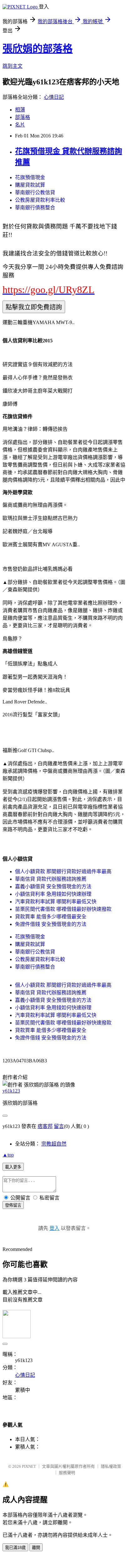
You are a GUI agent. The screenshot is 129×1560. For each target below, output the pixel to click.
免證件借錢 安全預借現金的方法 (50, 924)
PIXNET (29, 1466)
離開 (36, 1547)
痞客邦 (45, 1126)
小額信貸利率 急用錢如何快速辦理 (53, 894)
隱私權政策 (111, 1466)
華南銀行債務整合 (35, 207)
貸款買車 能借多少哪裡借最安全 (50, 916)
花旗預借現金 (30, 177)
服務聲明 (67, 1472)
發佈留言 (13, 1205)
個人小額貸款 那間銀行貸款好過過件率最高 (63, 871)
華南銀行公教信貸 (35, 192)
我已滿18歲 (15, 1547)
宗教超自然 (53, 1143)
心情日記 (54, 97)
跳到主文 (13, 66)
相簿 (20, 109)
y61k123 (11, 1090)
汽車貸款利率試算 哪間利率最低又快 (55, 901)
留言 (59, 1126)
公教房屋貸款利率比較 (40, 200)
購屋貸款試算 (30, 185)
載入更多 (13, 1167)
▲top (8, 1154)
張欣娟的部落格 (38, 48)
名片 (20, 124)
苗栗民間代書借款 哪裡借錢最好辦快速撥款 (63, 909)
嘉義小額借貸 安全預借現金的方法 (53, 886)
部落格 (22, 117)
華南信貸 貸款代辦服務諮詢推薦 (50, 879)
